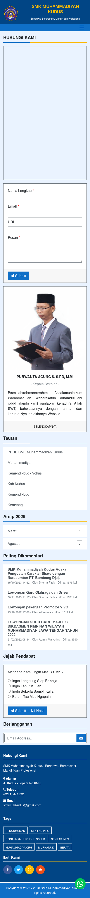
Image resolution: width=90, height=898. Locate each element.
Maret (44, 530)
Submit (20, 275)
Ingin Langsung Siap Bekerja (34, 680)
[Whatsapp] (80, 883)
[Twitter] (19, 869)
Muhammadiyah (20, 462)
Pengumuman (15, 830)
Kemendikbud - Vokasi (25, 473)
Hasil (39, 710)
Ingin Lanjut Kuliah (26, 685)
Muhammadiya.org (19, 847)
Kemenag (15, 504)
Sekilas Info (60, 839)
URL (11, 221)
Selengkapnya (45, 426)
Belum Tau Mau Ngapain (31, 696)
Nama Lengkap (21, 190)
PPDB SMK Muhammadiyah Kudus (35, 451)
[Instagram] (30, 869)
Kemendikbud (18, 494)
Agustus (44, 543)
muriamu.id (46, 847)
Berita (64, 847)
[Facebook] (8, 869)
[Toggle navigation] (82, 27)
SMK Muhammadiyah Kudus (60, 888)
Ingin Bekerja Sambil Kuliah (33, 691)
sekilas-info (40, 830)
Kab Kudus (16, 483)
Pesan (14, 237)
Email (13, 206)
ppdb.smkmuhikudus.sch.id (25, 839)
